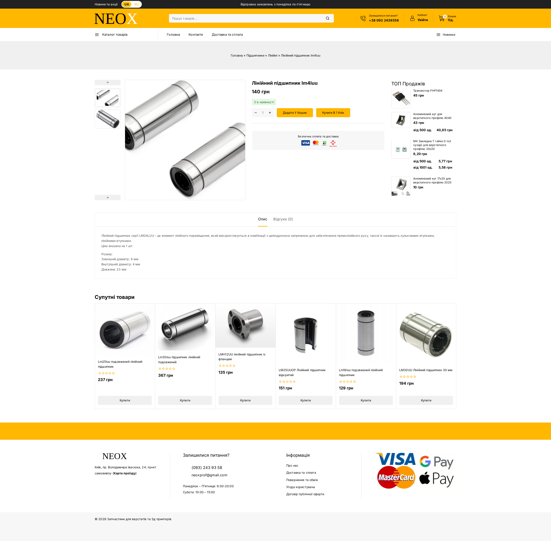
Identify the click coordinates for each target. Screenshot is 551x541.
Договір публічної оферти (305, 494)
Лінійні (272, 55)
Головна (173, 34)
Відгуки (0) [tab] (283, 219)
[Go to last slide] (108, 82)
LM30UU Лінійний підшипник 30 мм (426, 370)
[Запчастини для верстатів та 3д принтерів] (116, 18)
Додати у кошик (295, 113)
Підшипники (255, 55)
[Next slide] (108, 197)
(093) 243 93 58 (207, 467)
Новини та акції (106, 4)
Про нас (292, 465)
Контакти (196, 34)
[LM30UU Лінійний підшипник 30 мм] (426, 333)
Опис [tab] (263, 219)
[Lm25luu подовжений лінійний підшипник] (125, 329)
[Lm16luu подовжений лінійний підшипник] (366, 333)
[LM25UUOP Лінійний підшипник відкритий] (306, 333)
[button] (108, 97)
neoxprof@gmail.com (209, 475)
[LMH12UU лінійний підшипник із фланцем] (245, 325)
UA (126, 4)
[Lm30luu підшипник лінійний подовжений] (185, 326)
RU (137, 4)
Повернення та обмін (302, 480)
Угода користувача (300, 487)
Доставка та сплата (227, 34)
